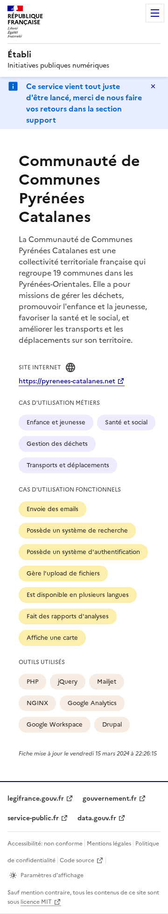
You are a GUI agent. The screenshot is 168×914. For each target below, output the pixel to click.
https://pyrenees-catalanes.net (67, 381)
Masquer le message (153, 86)
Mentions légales (109, 843)
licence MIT (36, 902)
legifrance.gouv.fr (35, 798)
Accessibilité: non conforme (45, 843)
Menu (155, 13)
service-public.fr (33, 818)
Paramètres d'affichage (52, 875)
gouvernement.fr (110, 798)
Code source (77, 860)
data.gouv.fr (96, 818)
